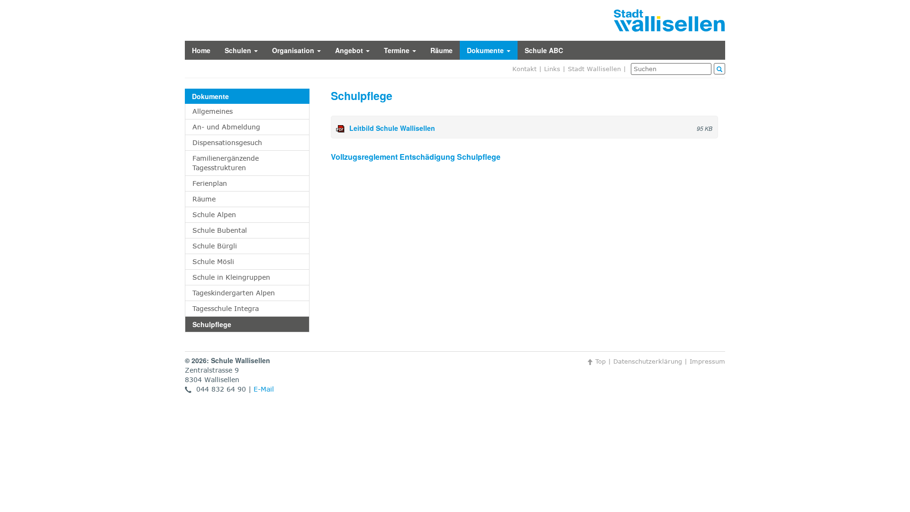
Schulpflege (211, 324)
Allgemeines (212, 111)
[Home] (669, 20)
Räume (441, 50)
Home (201, 50)
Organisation (294, 50)
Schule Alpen (214, 214)
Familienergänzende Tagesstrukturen (225, 163)
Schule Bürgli (214, 246)
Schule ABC (544, 50)
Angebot (350, 50)
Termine (397, 50)
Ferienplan (209, 183)
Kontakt (524, 69)
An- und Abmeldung (226, 127)
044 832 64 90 (218, 389)
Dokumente (486, 50)
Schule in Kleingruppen (231, 277)
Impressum (707, 361)
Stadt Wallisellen (594, 69)
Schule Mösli (213, 261)
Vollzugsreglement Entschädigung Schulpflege (415, 156)
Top (599, 361)
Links (552, 69)
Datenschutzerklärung (647, 361)
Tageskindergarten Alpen (233, 293)
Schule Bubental (219, 230)
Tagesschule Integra (225, 308)
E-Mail (264, 389)
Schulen (239, 50)
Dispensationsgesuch (227, 142)
